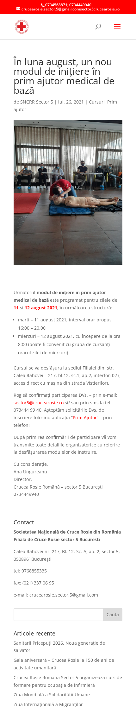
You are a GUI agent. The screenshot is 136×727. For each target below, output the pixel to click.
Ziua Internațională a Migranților (48, 704)
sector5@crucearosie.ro (39, 403)
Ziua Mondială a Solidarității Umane (52, 695)
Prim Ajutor (85, 417)
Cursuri (97, 102)
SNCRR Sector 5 (36, 102)
